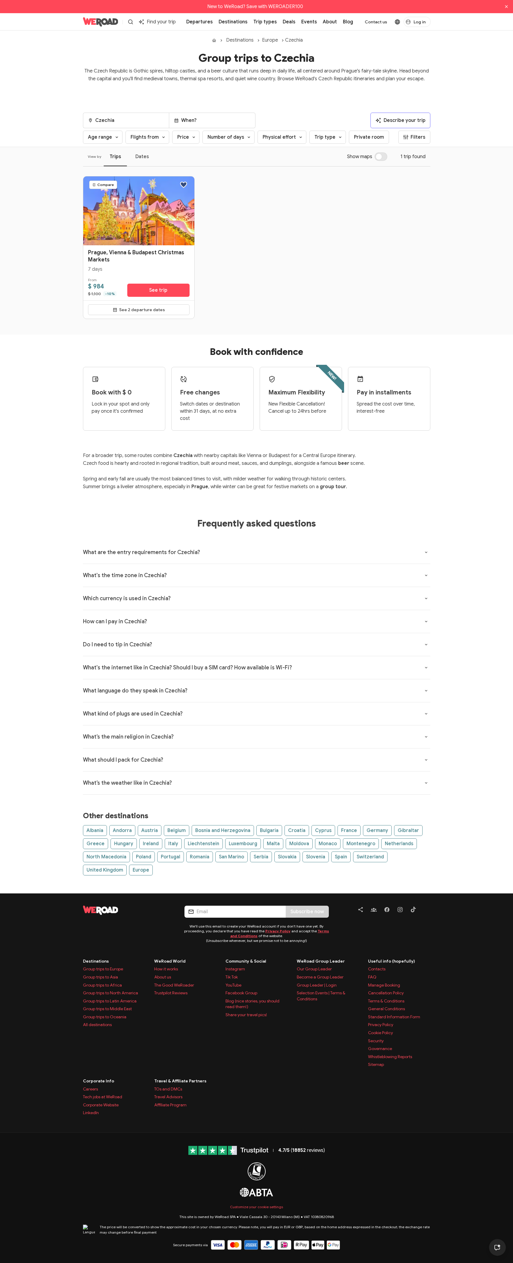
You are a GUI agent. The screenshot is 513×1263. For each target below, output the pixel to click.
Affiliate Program (170, 1105)
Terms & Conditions (386, 1001)
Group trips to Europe (103, 969)
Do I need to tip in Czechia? (117, 644)
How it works (166, 969)
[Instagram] (400, 911)
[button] (126, 120)
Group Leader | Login (317, 985)
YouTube (233, 985)
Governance (380, 1048)
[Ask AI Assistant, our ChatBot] (497, 1247)
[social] (361, 911)
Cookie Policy (380, 1032)
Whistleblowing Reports (390, 1056)
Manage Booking (384, 985)
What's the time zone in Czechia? (125, 575)
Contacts (376, 969)
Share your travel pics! (246, 1014)
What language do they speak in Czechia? (135, 690)
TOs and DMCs (168, 1089)
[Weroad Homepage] (126, 910)
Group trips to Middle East (107, 1008)
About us (162, 977)
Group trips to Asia (100, 977)
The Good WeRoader (174, 985)
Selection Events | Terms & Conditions (321, 996)
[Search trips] (130, 21)
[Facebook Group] (374, 911)
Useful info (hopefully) (391, 961)
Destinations (240, 40)
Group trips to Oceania (104, 1017)
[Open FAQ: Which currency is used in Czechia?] (426, 598)
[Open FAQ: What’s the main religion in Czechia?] (426, 737)
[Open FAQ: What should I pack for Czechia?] (426, 760)
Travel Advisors (168, 1096)
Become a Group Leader (320, 977)
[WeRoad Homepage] (100, 22)
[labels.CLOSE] (506, 6)
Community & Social (246, 961)
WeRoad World (170, 961)
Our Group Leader (314, 969)
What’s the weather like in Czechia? (127, 783)
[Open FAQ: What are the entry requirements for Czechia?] (426, 552)
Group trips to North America (110, 993)
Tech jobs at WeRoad (102, 1096)
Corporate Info (98, 1081)
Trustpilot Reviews (170, 993)
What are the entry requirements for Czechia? (141, 552)
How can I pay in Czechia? (115, 621)
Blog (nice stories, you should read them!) (252, 1004)
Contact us (376, 22)
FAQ (372, 977)
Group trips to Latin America (110, 1001)
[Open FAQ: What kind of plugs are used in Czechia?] (426, 714)
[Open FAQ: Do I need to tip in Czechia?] (426, 644)
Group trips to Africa (102, 985)
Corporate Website (101, 1105)
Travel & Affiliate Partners (180, 1081)
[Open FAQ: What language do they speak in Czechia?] (426, 690)
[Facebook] (387, 911)
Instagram (235, 969)
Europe (270, 40)
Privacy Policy (277, 931)
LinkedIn (91, 1112)
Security (376, 1040)
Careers (90, 1089)
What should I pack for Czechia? (123, 760)
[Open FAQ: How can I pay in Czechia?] (426, 621)
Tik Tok (232, 977)
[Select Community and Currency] (397, 22)
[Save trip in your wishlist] (184, 185)
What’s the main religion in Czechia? (128, 736)
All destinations (97, 1024)
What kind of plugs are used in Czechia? (133, 713)
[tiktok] (413, 911)
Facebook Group (241, 993)
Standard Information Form (394, 1017)
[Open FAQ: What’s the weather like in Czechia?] (426, 783)
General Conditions (386, 1008)
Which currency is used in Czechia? (127, 598)
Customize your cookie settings (256, 1207)
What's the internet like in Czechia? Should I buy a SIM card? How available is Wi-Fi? (187, 667)
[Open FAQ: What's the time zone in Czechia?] (426, 575)
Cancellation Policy (386, 993)
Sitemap (376, 1064)
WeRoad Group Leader (321, 961)
